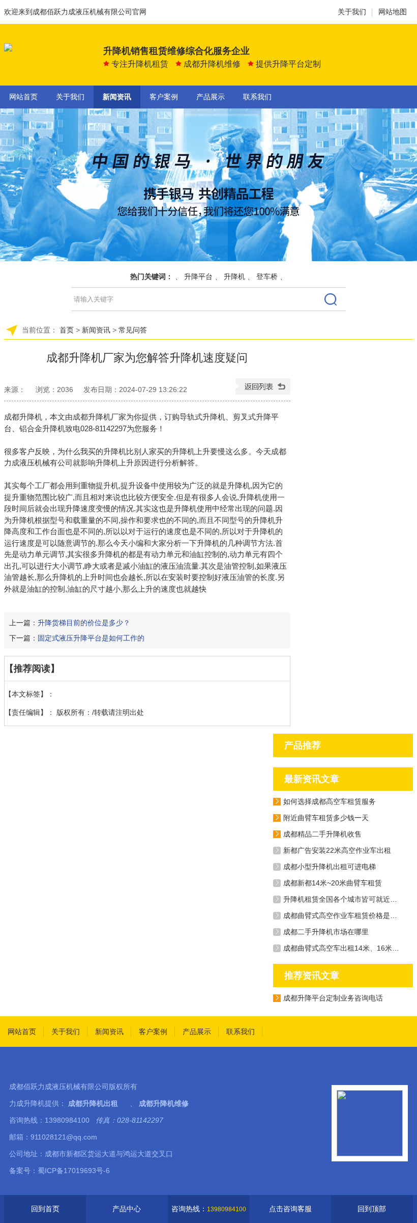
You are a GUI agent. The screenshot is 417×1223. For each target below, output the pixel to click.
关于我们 (352, 12)
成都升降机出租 (93, 1103)
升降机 (234, 276)
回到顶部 (372, 1209)
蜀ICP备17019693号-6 (74, 1170)
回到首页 (45, 1209)
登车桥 (267, 276)
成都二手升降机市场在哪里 (326, 932)
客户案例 (164, 97)
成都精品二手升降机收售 (322, 834)
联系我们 (257, 97)
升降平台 (198, 276)
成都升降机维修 (164, 1103)
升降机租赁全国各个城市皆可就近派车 (343, 899)
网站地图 (392, 12)
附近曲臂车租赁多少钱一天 (326, 818)
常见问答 (132, 330)
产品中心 (126, 1209)
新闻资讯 (117, 97)
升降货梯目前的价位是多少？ (84, 623)
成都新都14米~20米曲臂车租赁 (332, 883)
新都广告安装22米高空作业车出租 (337, 850)
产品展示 (210, 97)
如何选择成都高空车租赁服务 (329, 801)
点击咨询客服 (290, 1209)
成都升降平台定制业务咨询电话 (333, 998)
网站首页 (23, 97)
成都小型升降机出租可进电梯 (329, 867)
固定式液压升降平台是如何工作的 (91, 638)
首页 (66, 330)
